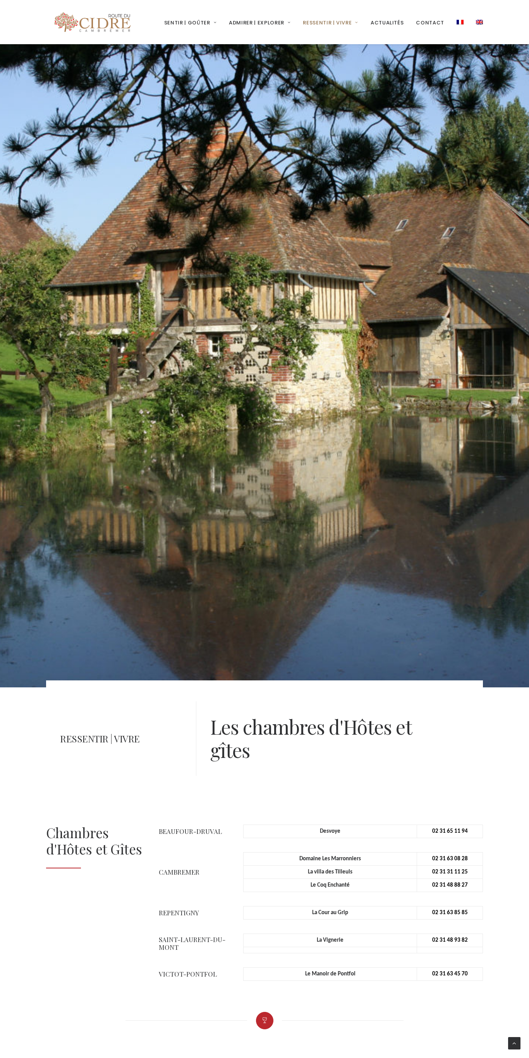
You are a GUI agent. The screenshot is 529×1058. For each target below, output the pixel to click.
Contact (430, 22)
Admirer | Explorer (256, 22)
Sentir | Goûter (187, 22)
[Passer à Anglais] (477, 22)
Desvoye (330, 831)
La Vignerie (330, 940)
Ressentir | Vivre (327, 22)
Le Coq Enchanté (330, 885)
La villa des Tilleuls (330, 872)
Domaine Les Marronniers (330, 859)
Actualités (387, 22)
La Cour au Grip (330, 913)
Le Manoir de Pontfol (330, 974)
